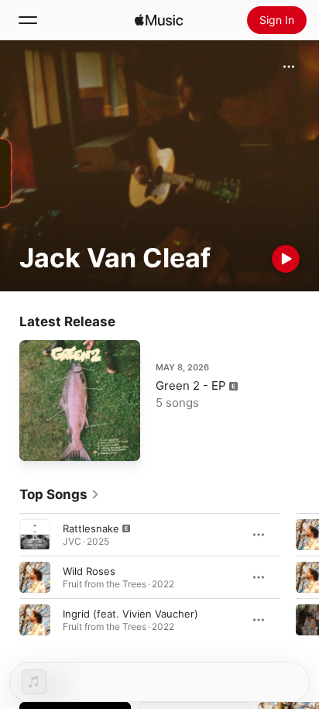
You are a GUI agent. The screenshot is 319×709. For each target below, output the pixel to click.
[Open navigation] (28, 20)
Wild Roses (89, 571)
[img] (159, 20)
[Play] (286, 259)
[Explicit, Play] (34, 534)
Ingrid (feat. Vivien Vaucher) (130, 613)
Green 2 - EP (191, 385)
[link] (59, 494)
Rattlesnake (91, 528)
